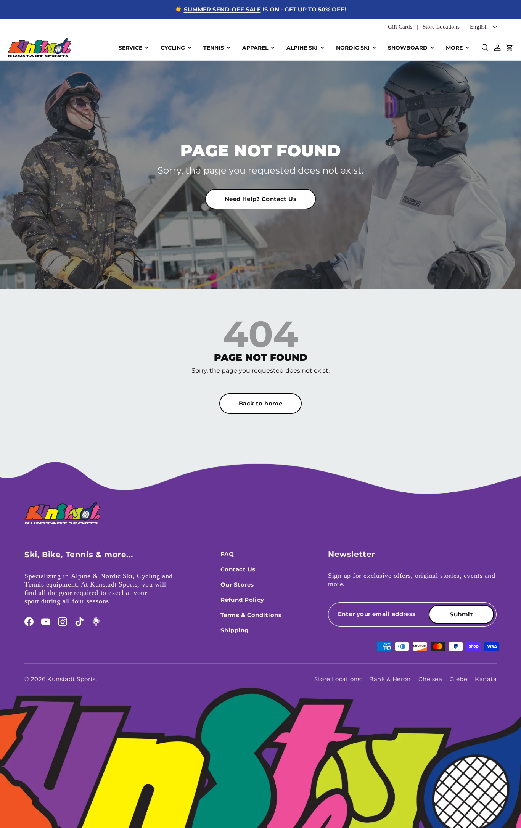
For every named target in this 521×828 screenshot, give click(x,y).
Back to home (260, 403)
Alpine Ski (302, 47)
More (454, 47)
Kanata (486, 679)
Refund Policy (242, 599)
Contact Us (238, 569)
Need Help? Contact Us (260, 199)
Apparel (255, 47)
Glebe (458, 679)
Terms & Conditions (250, 615)
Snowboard (408, 47)
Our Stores (237, 584)
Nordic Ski (353, 47)
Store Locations (441, 27)
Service (130, 47)
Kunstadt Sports (71, 679)
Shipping (234, 630)
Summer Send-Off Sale (222, 9)
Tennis (213, 47)
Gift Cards (400, 27)
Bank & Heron (389, 679)
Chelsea (430, 679)
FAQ (227, 554)
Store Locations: (338, 679)
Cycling (173, 47)
